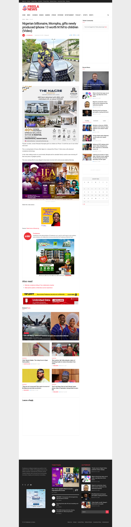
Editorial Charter (53, 1)
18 (91, 195)
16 (84, 195)
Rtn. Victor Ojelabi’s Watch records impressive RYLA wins (62, 489)
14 (103, 192)
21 (103, 195)
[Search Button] (107, 511)
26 (95, 198)
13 (99, 192)
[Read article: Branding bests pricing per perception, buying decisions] (87, 113)
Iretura (33, 522)
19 (95, 195)
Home (23, 15)
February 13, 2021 (34, 390)
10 (88, 192)
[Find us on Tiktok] (28, 485)
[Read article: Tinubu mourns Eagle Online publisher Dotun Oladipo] (96, 80)
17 (88, 195)
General (31, 19)
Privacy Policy (46, 1)
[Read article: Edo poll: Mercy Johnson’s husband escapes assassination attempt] (50, 326)
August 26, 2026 (87, 88)
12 (95, 192)
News (28, 15)
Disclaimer (40, 1)
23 (84, 198)
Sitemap (68, 1)
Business (35, 15)
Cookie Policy (34, 1)
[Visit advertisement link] (96, 47)
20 (99, 195)
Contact (28, 1)
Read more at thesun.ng (33, 228)
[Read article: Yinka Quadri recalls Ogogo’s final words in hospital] (86, 505)
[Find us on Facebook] (22, 485)
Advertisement (105, 522)
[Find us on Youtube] (31, 485)
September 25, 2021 (39, 35)
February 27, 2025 (36, 363)
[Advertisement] (65, 446)
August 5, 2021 (63, 365)
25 (91, 198)
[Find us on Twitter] (25, 485)
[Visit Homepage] (30, 8)
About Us (24, 1)
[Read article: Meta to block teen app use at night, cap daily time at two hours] (87, 95)
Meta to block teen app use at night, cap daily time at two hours (101, 94)
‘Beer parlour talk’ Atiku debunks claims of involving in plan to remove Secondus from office (64, 362)
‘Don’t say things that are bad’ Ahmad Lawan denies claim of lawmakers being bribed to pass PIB (65, 388)
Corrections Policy (61, 1)
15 (106, 192)
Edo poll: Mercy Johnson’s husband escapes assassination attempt (46, 336)
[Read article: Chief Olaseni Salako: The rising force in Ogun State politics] (36, 349)
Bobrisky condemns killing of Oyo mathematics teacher (39, 285)
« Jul (84, 204)
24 (88, 198)
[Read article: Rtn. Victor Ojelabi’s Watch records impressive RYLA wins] (65, 477)
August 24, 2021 (63, 391)
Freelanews (29, 35)
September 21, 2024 (37, 337)
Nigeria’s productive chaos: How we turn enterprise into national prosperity (100, 103)
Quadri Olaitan (28, 337)
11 (91, 192)
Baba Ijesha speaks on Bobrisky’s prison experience (39, 287)
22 (106, 195)
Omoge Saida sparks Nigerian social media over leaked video (101, 137)
